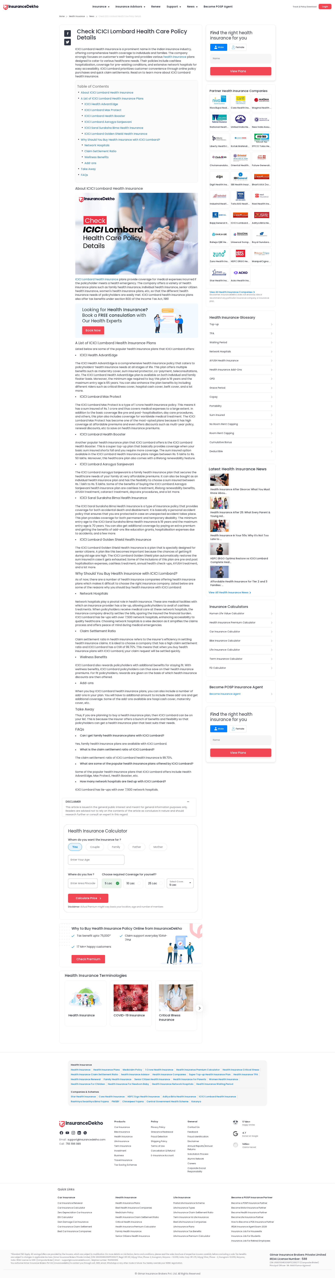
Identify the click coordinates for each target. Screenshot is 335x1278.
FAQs (84, 175)
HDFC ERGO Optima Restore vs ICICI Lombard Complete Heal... (239, 560)
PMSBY (115, 1101)
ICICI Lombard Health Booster (104, 116)
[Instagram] (73, 1133)
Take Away (88, 169)
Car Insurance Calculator (225, 631)
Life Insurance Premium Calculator (191, 1236)
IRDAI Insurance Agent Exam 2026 (249, 1226)
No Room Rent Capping (224, 424)
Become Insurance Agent (225, 694)
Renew (156, 6)
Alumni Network (196, 1158)
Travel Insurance (123, 1160)
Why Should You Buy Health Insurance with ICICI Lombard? (120, 140)
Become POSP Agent (218, 6)
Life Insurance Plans (183, 1226)
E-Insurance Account (162, 1155)
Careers (192, 1163)
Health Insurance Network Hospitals (172, 1084)
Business (119, 1155)
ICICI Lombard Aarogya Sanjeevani (108, 122)
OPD (212, 378)
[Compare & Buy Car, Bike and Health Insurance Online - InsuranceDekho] (20, 7)
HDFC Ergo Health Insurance (144, 1096)
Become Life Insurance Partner (247, 1217)
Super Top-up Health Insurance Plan (209, 1074)
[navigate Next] (199, 1008)
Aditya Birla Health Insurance (179, 1096)
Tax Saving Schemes (125, 1164)
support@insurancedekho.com (86, 1139)
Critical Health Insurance (129, 1221)
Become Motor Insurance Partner (248, 1207)
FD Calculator (218, 668)
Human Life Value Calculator (227, 613)
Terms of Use (158, 1145)
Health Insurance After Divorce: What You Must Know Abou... (240, 491)
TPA (212, 333)
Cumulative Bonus (221, 442)
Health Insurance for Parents (189, 1079)
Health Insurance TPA (245, 1074)
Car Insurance (122, 1127)
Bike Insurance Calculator (225, 640)
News (191, 6)
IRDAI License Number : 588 (288, 1259)
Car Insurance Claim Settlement (75, 1226)
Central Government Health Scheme (167, 1101)
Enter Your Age (80, 859)
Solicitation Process (198, 1154)
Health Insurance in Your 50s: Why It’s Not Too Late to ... (239, 537)
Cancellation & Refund (163, 1150)
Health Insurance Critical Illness (241, 1069)
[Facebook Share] (67, 33)
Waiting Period (218, 342)
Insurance (99, 6)
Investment (120, 1150)
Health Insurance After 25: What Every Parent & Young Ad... (240, 514)
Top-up (214, 324)
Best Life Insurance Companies (189, 1221)
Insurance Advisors (129, 6)
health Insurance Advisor (135, 1074)
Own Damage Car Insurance (73, 1221)
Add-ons (90, 163)
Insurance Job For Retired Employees (250, 1240)
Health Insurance (81, 1015)
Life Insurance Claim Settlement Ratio (193, 1212)
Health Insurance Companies (169, 1074)
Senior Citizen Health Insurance (152, 1079)
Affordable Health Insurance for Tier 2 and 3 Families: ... (238, 583)
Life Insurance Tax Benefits (187, 1231)
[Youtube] (67, 1133)
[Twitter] (85, 1133)
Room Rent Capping (222, 433)
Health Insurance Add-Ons (226, 369)
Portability (216, 406)
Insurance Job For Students (245, 1236)
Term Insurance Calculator (226, 659)
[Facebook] (61, 1133)
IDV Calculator (65, 1217)
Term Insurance (122, 1145)
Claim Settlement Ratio (100, 151)
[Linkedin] (79, 1133)
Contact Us (194, 1127)
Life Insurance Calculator (225, 649)
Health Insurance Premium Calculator (232, 622)
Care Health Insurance (112, 1096)
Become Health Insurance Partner (249, 1212)
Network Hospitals (96, 145)
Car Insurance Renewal (70, 1203)
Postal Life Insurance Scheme (188, 1203)
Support (172, 6)
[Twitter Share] (67, 42)
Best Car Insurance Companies (74, 1231)
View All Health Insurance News (228, 592)
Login (325, 6)
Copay (214, 397)
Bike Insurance (122, 1131)
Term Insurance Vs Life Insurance (191, 1217)
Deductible (216, 451)
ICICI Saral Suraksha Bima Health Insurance (113, 128)
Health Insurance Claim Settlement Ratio (94, 1074)
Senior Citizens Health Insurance (133, 1236)
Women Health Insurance (223, 1079)
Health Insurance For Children (88, 1084)
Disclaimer (193, 1141)
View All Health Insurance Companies (231, 292)
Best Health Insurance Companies (134, 1207)
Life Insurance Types (184, 1207)
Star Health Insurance (83, 1096)
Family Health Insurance (117, 1079)
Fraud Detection (159, 1136)
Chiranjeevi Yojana (133, 1101)
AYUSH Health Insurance (224, 360)
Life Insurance (121, 1141)
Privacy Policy (158, 1127)
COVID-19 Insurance (129, 1015)
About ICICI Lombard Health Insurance (107, 93)
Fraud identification (198, 1136)
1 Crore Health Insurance (159, 1069)
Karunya (196, 1101)
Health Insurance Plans (106, 1069)
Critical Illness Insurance (169, 1017)
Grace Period (217, 388)
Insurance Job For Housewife (246, 1231)
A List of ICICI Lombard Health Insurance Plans (112, 99)
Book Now (93, 330)
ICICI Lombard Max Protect (102, 110)
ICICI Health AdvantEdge (101, 104)
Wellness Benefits (96, 157)
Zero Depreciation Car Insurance (75, 1212)
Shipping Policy (159, 1141)
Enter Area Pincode (83, 883)
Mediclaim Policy (132, 1069)
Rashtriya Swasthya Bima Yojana (90, 1101)
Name (216, 58)
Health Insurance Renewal (86, 1079)
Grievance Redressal (162, 1131)
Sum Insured (217, 415)
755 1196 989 (73, 1144)
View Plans (238, 71)
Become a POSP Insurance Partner (249, 1203)
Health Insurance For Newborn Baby (128, 1084)
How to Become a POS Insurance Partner (252, 1221)
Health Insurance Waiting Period (214, 1084)
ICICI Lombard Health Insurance (217, 1096)
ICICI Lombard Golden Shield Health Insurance (115, 134)
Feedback (193, 1131)
